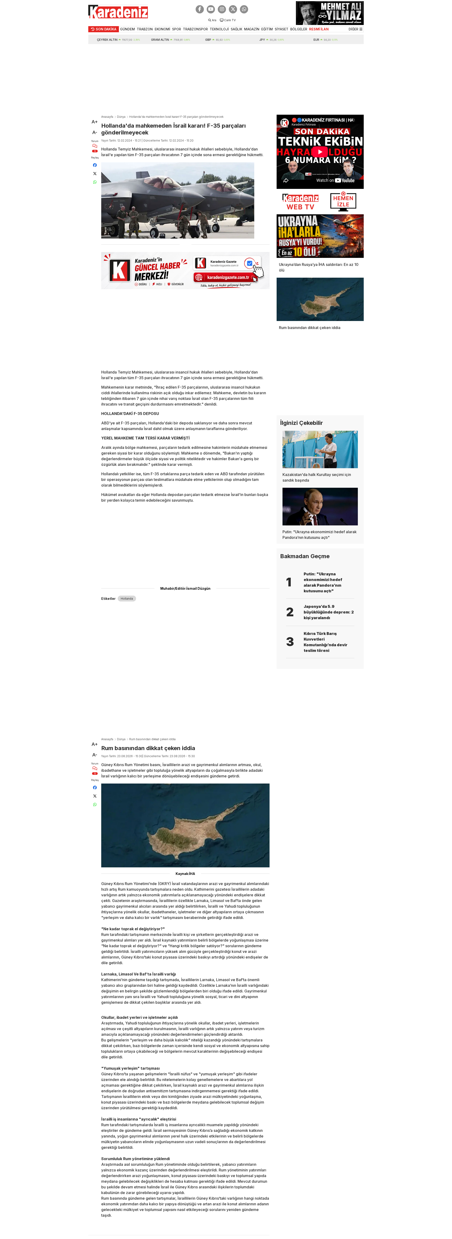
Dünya (121, 116)
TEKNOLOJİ (219, 29)
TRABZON (145, 29)
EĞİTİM (267, 29)
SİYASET (281, 29)
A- (94, 132)
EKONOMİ (162, 29)
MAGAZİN (251, 29)
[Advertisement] (226, 79)
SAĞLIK (236, 29)
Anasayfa (107, 116)
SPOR (176, 29)
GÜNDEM (127, 29)
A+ (95, 122)
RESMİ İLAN (319, 29)
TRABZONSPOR (195, 29)
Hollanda (127, 598)
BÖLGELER (298, 29)
